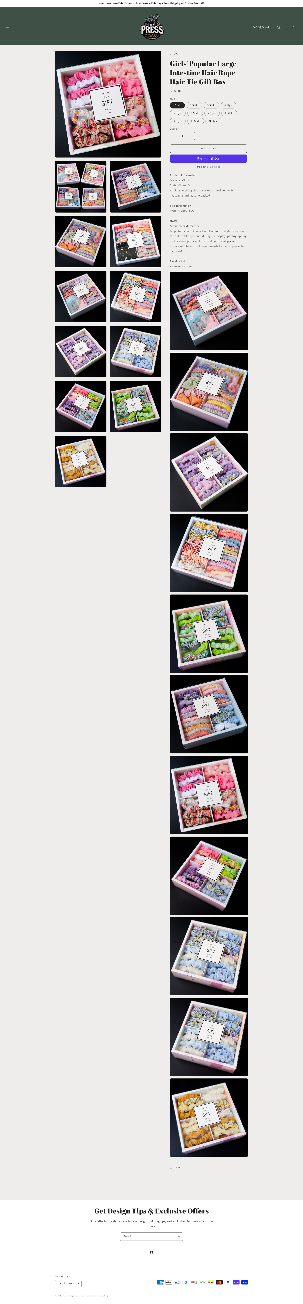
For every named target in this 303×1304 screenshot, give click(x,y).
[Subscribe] (179, 1236)
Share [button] (177, 1167)
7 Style (212, 113)
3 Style (211, 105)
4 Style (228, 105)
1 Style (177, 105)
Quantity (174, 129)
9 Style (178, 121)
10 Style (195, 121)
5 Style (178, 113)
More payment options (208, 167)
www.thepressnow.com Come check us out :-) (85, 1296)
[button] (7, 27)
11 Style (213, 121)
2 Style (194, 105)
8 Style (229, 113)
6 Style (195, 113)
